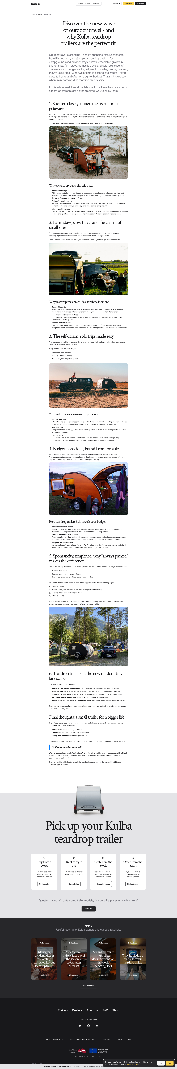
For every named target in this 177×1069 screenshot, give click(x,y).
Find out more (132, 884)
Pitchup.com (64, 114)
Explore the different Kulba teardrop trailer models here (70, 762)
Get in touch (140, 3)
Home (33, 14)
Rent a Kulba (74, 884)
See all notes (88, 986)
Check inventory (103, 884)
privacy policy (132, 1064)
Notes (40, 14)
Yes (169, 1063)
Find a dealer (44, 884)
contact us (78, 1066)
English (115, 3)
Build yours (129, 3)
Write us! (88, 909)
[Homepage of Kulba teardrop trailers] (35, 3)
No (161, 1063)
